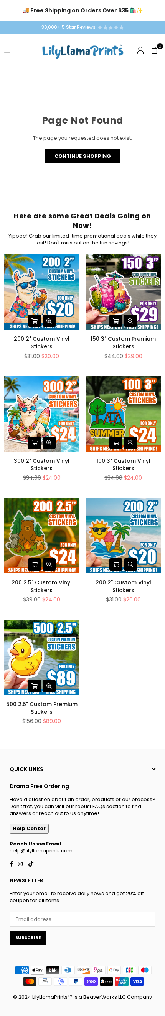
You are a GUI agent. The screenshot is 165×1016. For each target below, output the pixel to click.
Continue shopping (82, 156)
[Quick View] (49, 321)
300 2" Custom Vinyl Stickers (41, 464)
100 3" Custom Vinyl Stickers (123, 464)
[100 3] (123, 414)
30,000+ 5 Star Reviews (69, 27)
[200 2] (41, 292)
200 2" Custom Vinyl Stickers (41, 342)
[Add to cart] (34, 321)
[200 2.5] (41, 536)
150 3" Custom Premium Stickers (123, 342)
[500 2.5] (41, 657)
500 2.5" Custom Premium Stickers (42, 708)
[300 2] (41, 414)
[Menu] (7, 50)
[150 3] (123, 292)
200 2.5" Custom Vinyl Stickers (42, 586)
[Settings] (140, 50)
